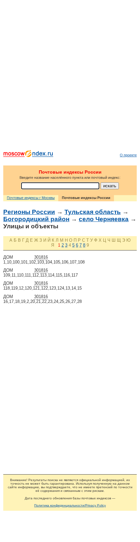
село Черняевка (104, 219)
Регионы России (29, 211)
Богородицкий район (36, 219)
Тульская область (92, 211)
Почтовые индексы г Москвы (31, 198)
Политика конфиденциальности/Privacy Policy (70, 505)
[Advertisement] (70, 77)
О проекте (128, 155)
